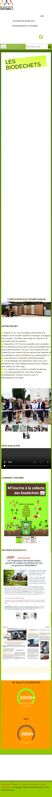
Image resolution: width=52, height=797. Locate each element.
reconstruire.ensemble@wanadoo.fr (17, 778)
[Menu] (3, 46)
